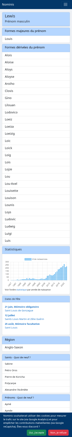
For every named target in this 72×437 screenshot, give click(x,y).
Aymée (8, 410)
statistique (21, 289)
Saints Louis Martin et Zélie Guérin (24, 319)
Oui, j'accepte (36, 432)
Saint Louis (11, 327)
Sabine (9, 363)
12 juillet (10, 315)
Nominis (8, 4)
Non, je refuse (58, 432)
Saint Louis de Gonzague (19, 310)
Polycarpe (10, 383)
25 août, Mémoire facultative (22, 323)
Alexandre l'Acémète (16, 389)
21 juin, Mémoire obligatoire (22, 306)
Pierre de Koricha (15, 376)
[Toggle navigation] (65, 4)
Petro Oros (11, 370)
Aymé (8, 404)
